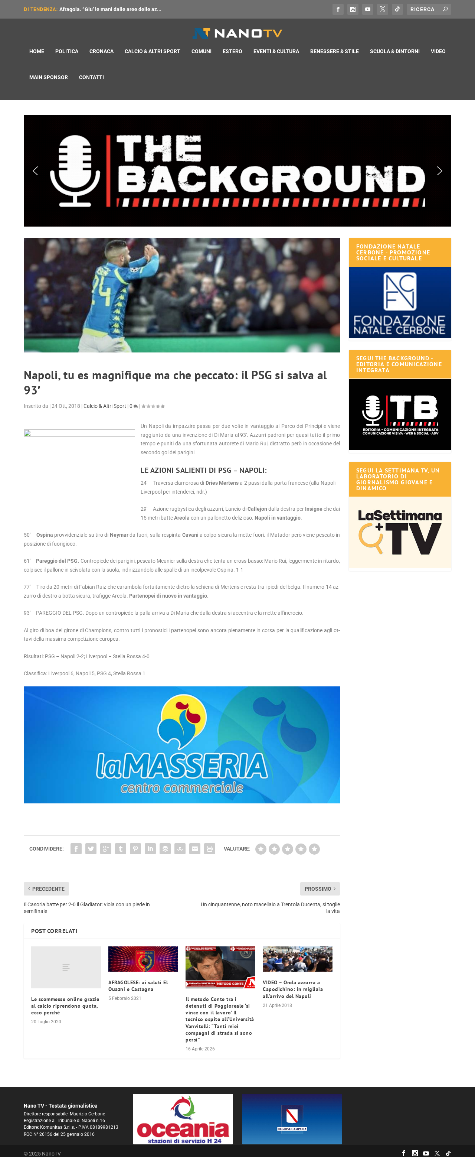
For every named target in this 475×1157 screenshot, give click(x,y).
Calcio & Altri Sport (152, 51)
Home (36, 51)
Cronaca (101, 51)
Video (438, 51)
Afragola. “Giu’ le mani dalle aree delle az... (110, 9)
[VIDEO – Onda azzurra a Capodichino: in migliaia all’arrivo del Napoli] (297, 959)
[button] (237, 171)
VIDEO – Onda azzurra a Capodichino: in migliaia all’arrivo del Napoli (293, 989)
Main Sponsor (48, 77)
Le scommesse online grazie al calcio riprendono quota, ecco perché (65, 1006)
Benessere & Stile (334, 51)
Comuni (201, 51)
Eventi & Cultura (276, 51)
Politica (66, 51)
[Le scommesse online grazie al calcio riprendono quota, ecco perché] (66, 967)
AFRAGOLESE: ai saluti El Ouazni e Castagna (138, 985)
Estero (232, 51)
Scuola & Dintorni (395, 51)
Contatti (91, 77)
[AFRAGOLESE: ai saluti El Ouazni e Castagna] (143, 959)
